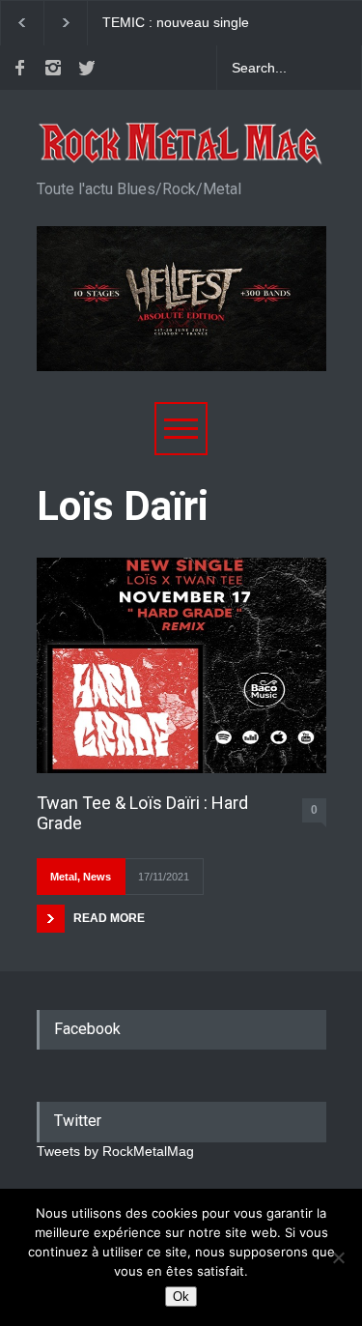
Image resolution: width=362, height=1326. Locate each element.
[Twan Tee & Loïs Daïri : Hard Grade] (181, 665)
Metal (63, 876)
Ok (181, 1296)
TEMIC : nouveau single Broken (175, 23)
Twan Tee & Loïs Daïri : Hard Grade (142, 813)
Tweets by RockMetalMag (115, 1151)
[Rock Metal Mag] (181, 144)
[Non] (338, 1257)
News (97, 876)
